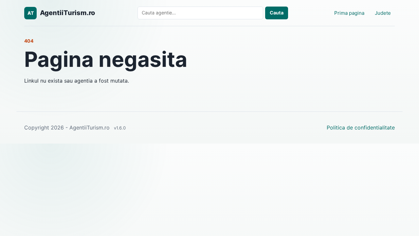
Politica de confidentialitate (361, 127)
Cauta (276, 12)
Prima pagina (349, 13)
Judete (383, 13)
